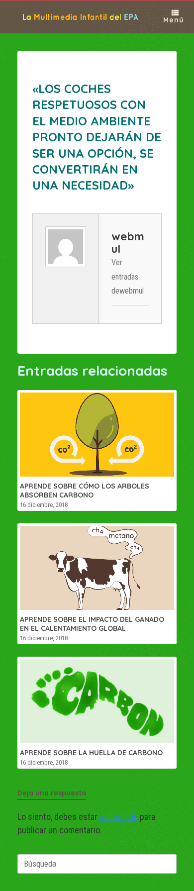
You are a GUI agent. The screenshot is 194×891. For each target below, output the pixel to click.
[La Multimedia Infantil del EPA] (74, 16)
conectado (118, 816)
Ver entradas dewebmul (127, 277)
